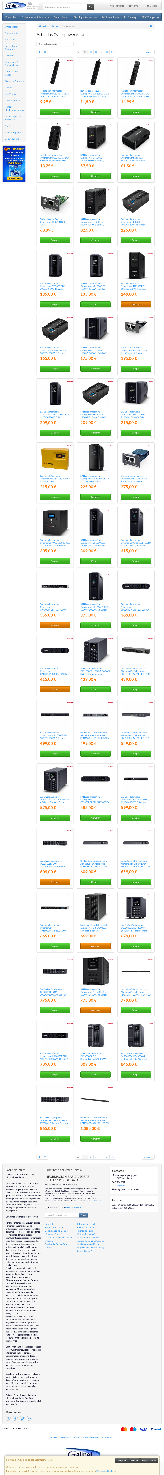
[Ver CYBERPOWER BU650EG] (136, 137)
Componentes (12, 33)
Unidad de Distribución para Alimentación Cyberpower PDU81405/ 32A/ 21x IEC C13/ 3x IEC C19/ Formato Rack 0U (95, 1121)
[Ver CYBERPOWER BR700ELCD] (136, 201)
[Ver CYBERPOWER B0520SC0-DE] (95, 73)
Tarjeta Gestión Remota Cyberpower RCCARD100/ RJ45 (53, 222)
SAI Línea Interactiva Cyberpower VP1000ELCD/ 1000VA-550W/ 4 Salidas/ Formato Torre (93, 287)
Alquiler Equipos (13, 132)
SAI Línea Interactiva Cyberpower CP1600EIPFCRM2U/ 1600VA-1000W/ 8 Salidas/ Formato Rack (54, 674)
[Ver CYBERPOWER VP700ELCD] (55, 265)
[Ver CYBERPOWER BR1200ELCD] (95, 394)
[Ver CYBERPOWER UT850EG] (95, 201)
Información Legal (86, 1224)
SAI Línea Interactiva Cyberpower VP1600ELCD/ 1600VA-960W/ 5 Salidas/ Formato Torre (93, 544)
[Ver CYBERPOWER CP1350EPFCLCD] (136, 522)
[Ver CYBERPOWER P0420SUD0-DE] (136, 73)
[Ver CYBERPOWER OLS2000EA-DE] (136, 907)
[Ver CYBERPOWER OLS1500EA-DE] (55, 778)
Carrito (153, 5)
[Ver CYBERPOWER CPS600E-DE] (55, 458)
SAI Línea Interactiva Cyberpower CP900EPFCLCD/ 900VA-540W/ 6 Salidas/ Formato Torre (94, 480)
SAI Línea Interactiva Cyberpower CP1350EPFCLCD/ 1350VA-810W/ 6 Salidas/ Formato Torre (136, 544)
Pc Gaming (130, 17)
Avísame (136, 304)
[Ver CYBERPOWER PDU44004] (95, 843)
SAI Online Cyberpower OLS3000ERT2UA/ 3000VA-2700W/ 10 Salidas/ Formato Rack (54, 1121)
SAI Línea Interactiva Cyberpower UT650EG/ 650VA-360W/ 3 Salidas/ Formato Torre (92, 159)
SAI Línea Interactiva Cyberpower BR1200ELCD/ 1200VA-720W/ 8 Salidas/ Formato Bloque (93, 415)
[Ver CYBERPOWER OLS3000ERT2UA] (55, 1099)
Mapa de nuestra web (88, 1237)
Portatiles (10, 17)
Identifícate (118, 5)
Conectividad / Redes (12, 73)
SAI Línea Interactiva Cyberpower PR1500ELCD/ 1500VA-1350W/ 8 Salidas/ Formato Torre (93, 993)
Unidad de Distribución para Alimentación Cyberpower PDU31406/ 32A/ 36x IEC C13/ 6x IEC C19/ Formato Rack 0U (136, 993)
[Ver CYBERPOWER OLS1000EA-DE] (95, 650)
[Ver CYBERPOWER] (95, 1035)
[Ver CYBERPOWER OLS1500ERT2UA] (55, 843)
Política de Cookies (105, 1471)
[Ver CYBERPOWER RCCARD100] (55, 201)
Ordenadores (11, 26)
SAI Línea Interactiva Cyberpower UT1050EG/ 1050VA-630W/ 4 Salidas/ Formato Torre (133, 287)
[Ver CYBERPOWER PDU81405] (95, 1099)
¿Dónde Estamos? (86, 1234)
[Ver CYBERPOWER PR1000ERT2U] (55, 1035)
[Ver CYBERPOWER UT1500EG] (95, 329)
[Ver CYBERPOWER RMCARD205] (136, 329)
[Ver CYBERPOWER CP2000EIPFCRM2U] (95, 778)
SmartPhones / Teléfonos (12, 47)
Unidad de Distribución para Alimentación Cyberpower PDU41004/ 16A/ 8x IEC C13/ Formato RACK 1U (135, 672)
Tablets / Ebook (12, 100)
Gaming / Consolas (14, 81)
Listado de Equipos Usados (90, 1240)
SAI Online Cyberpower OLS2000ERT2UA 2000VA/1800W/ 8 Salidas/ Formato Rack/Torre (53, 993)
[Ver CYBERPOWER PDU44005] (136, 843)
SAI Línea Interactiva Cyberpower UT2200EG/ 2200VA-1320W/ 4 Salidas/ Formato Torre (134, 415)
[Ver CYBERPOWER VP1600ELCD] (95, 522)
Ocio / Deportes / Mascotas (13, 118)
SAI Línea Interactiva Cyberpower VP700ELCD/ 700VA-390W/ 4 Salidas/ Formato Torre (52, 287)
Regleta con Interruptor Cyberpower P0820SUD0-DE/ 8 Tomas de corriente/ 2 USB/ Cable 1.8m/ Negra (54, 159)
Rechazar (134, 1460)
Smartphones (61, 17)
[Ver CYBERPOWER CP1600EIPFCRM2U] (55, 650)
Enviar (83, 1215)
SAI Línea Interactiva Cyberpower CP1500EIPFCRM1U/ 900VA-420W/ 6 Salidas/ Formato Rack (54, 930)
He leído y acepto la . (66, 1207)
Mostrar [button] (147, 52)
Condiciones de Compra (57, 1230)
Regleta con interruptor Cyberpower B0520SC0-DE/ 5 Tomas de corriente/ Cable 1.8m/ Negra (94, 95)
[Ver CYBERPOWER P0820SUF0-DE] (55, 137)
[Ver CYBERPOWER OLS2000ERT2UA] (55, 971)
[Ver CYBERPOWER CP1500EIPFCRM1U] (55, 907)
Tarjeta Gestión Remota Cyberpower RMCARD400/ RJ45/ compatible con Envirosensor (134, 480)
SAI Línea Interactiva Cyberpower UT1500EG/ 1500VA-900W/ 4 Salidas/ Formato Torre (93, 351)
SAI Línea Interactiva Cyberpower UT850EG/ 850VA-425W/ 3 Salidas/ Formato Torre (92, 223)
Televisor (9, 55)
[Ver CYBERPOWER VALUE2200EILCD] (55, 522)
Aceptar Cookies (149, 1460)
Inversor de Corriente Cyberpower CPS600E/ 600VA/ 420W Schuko (55, 479)
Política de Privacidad (93, 1201)
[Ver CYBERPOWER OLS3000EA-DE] (136, 1035)
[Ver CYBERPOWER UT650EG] (95, 137)
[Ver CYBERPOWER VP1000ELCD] (95, 265)
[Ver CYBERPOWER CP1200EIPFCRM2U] (136, 586)
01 (85, 52)
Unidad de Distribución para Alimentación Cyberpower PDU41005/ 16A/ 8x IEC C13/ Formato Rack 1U (94, 736)
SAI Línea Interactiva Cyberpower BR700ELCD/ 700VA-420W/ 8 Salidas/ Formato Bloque (133, 223)
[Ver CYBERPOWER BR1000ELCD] (55, 329)
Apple (8, 126)
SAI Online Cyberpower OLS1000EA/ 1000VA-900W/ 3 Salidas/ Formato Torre (95, 671)
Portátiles (10, 39)
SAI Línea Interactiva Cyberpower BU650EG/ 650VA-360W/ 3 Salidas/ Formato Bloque (133, 159)
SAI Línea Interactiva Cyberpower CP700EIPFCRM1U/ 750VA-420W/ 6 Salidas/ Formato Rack (53, 610)
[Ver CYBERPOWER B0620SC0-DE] (55, 73)
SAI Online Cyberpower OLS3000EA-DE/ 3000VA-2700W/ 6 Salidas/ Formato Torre (134, 1057)
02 (91, 52)
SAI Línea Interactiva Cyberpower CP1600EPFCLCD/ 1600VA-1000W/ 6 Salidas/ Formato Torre (95, 608)
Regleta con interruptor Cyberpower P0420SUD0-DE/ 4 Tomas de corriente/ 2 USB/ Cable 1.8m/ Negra (135, 95)
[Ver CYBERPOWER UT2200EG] (136, 394)
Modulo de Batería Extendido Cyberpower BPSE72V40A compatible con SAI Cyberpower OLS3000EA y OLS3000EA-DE (94, 930)
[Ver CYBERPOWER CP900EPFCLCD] (95, 458)
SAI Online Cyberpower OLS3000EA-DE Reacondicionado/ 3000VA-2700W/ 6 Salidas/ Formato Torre (93, 1059)
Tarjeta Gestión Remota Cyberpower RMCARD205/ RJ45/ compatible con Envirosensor (134, 351)
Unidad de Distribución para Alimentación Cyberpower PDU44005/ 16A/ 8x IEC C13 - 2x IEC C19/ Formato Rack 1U (135, 865)
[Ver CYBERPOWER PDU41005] (95, 714)
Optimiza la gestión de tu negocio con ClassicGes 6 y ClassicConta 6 (90, 1247)
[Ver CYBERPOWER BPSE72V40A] (95, 907)
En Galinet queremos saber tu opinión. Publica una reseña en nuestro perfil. (82, 1437)
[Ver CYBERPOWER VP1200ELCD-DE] (55, 394)
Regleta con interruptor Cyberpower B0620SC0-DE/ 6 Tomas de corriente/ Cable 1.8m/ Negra (54, 95)
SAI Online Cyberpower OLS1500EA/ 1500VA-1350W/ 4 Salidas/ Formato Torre (55, 800)
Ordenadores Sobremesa (35, 17)
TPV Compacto (150, 17)
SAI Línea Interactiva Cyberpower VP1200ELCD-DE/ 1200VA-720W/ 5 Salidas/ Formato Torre (55, 415)
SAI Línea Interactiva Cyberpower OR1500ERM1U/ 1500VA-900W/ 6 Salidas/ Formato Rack (135, 801)
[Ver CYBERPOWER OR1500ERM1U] (136, 778)
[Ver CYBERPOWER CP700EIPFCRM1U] (55, 586)
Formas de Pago (85, 1230)
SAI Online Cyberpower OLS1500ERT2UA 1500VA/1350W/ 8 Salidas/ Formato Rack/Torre (53, 865)
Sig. (112, 52)
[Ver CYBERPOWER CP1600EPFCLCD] (95, 586)
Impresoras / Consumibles (11, 63)
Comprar (55, 111)
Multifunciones (110, 17)
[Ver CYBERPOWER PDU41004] (136, 650)
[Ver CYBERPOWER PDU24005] (136, 714)
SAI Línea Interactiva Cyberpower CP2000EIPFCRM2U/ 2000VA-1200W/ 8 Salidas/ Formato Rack (95, 802)
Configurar (121, 1460)
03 (96, 52)
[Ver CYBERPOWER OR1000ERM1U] (55, 714)
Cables (8, 87)
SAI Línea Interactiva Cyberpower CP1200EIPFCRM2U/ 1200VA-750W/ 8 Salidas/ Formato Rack (135, 610)
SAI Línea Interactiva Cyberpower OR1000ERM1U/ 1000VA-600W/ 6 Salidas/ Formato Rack (54, 736)
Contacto (137, 5)
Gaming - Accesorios (85, 17)
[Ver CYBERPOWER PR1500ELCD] (95, 971)
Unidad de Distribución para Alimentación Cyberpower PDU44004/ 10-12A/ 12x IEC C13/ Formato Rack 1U (94, 865)
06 (107, 52)
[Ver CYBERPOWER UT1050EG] (136, 265)
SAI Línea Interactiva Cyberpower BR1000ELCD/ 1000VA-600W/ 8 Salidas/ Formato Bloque (53, 351)
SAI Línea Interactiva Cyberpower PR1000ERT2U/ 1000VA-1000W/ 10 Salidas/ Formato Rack (54, 1057)
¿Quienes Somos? (53, 1234)
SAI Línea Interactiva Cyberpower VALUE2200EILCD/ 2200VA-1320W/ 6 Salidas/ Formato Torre (55, 544)
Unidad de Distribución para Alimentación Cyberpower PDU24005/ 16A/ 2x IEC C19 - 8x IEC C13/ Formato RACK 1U (135, 736)
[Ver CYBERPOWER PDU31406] (136, 971)
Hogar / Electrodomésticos (14, 108)
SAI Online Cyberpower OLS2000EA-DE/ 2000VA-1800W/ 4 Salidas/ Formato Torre (134, 929)
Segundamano (12, 138)
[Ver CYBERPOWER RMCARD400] (136, 458)
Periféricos (10, 94)
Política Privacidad (54, 1227)
